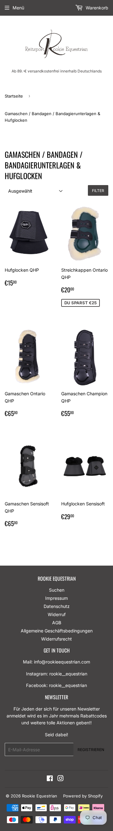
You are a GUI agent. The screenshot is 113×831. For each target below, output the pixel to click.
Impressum (56, 598)
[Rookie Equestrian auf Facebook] (49, 779)
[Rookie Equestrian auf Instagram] (60, 779)
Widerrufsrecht (56, 639)
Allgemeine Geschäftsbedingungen (57, 630)
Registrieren (91, 749)
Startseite (14, 96)
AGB (56, 622)
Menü (18, 7)
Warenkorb (96, 7)
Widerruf (57, 614)
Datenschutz (57, 606)
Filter (98, 190)
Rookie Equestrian (39, 795)
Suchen (56, 590)
